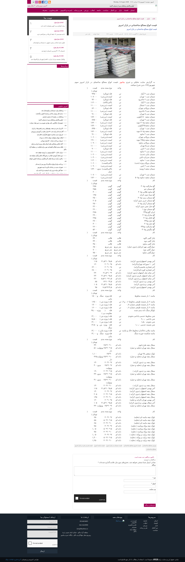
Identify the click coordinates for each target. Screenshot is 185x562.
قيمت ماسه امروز (99, 445)
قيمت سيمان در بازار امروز (114, 445)
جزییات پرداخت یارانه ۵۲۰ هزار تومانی (53, 141)
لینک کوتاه (96, 34)
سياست (105, 10)
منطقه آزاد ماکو (129, 15)
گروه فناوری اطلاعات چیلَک (13, 559)
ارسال (42, 551)
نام (154, 478)
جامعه (99, 10)
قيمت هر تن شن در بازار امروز (83, 445)
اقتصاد (126, 10)
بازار (120, 10)
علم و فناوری (53, 10)
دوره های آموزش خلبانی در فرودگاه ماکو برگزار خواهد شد (48, 155)
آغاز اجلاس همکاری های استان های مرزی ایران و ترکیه (48, 144)
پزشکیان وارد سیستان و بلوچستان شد (53, 110)
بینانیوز (156, 559)
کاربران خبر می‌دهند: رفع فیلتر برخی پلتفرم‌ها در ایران (49, 128)
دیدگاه (154, 465)
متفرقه (45, 10)
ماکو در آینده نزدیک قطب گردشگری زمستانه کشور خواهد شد (47, 160)
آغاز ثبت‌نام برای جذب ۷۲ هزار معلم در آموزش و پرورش (48, 131)
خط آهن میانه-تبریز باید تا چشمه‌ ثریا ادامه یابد (51, 170)
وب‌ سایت (152, 489)
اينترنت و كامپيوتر (66, 10)
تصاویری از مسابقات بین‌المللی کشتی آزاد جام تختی (49, 173)
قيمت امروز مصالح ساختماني (132, 445)
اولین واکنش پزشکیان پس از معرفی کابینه (52, 120)
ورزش (86, 10)
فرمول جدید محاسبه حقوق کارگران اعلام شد (51, 134)
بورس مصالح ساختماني (149, 445)
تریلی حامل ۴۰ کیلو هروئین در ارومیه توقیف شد (51, 152)
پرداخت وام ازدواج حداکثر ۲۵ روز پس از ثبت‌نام (51, 164)
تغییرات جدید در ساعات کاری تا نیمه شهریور (51, 167)
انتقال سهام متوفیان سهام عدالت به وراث (52, 138)
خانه (153, 18)
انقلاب (92, 10)
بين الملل (113, 10)
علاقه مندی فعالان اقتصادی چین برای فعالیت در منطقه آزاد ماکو (47, 148)
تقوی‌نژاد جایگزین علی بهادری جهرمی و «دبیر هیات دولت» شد (116, 6)
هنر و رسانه (78, 10)
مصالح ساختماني (151, 449)
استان (132, 10)
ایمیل (153, 483)
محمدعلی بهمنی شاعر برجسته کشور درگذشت (51, 113)
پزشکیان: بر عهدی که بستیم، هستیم (54, 117)
